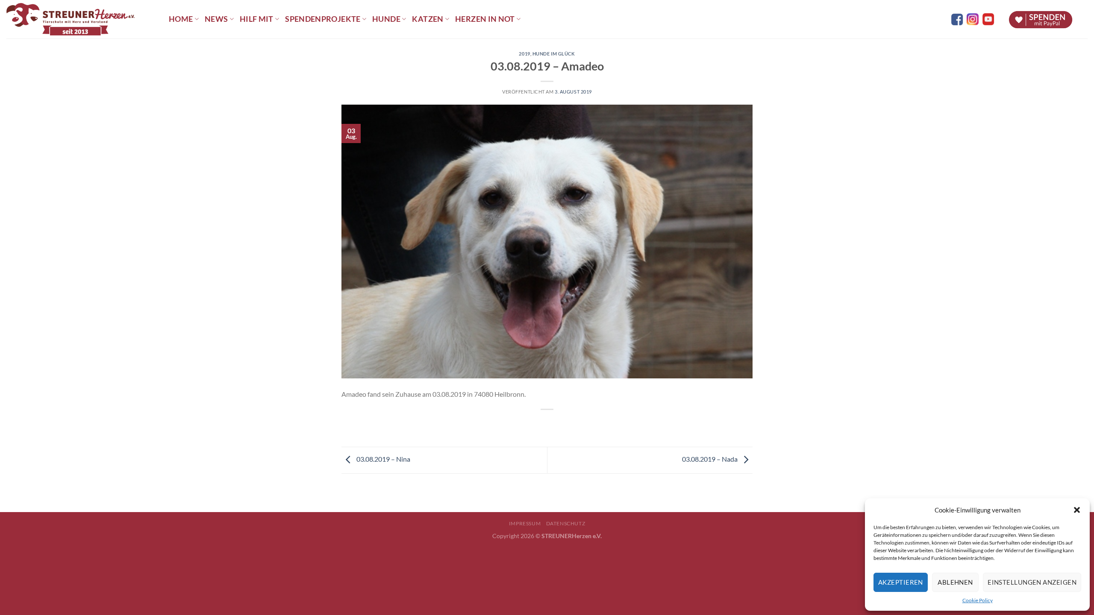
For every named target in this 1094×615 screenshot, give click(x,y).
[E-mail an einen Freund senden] (555, 424)
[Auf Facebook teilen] (539, 424)
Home (181, 19)
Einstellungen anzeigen (1032, 582)
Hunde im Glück (553, 53)
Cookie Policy (977, 600)
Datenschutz (565, 523)
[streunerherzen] (81, 19)
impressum (525, 523)
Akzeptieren (900, 582)
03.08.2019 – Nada (710, 459)
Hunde (386, 19)
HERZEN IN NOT (485, 19)
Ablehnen (955, 582)
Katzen (427, 19)
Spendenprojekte (322, 19)
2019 (524, 53)
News (216, 19)
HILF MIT (257, 19)
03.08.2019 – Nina (382, 459)
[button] (1077, 510)
